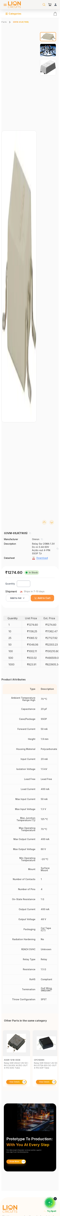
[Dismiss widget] (55, 1198)
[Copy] (30, 533)
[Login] (55, 4)
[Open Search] (44, 4)
